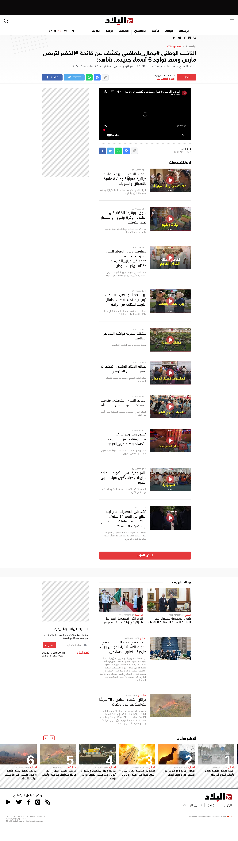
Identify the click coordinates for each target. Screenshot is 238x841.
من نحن (211, 805)
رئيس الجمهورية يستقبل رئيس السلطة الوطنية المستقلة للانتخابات (169, 620)
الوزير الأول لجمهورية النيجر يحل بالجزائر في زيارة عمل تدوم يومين (123, 620)
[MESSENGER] (97, 77)
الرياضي (124, 31)
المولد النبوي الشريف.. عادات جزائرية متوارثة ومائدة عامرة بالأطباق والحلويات (124, 179)
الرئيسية (184, 31)
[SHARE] (102, 151)
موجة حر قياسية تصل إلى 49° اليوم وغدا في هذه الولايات (137, 772)
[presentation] (52, 737)
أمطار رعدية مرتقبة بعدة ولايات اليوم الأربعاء (219, 772)
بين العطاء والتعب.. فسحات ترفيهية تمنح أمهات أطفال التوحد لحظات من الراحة (125, 300)
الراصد (109, 31)
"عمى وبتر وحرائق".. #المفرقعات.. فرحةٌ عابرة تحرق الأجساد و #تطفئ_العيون (123, 439)
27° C (52, 31)
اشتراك (186, 77)
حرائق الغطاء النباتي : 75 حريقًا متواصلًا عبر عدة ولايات (122, 701)
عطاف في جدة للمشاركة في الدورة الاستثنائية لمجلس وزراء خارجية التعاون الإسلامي (123, 647)
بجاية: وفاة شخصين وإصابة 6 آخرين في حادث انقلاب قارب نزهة (98, 774)
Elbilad (119, 21)
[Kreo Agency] (229, 816)
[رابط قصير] (105, 77)
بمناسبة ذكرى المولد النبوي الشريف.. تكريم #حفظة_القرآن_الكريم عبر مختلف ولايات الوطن (125, 258)
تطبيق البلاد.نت (192, 805)
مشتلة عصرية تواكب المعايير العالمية (125, 335)
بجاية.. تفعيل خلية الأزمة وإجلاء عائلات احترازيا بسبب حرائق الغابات (21, 774)
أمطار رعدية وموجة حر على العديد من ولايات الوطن (179, 772)
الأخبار (155, 31)
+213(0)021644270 (37, 816)
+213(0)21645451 (17, 816)
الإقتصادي (140, 31)
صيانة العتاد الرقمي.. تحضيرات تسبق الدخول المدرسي (123, 368)
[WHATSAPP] (89, 77)
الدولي (96, 31)
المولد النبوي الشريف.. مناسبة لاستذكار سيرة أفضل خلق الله (123, 402)
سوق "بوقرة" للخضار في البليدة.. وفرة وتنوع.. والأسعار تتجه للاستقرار (123, 217)
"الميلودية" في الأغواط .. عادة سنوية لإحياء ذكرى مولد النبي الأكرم (123, 478)
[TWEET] (110, 151)
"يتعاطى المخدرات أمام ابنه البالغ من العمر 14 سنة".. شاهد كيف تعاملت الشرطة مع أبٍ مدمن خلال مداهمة (123, 518)
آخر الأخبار (139, 614)
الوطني (169, 31)
